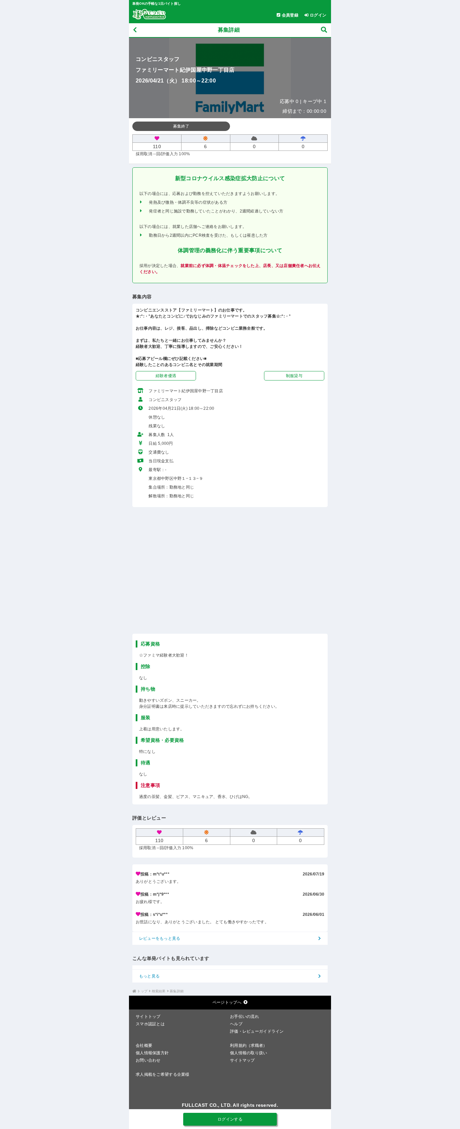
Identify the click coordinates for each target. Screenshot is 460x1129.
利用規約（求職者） (248, 1045)
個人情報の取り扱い (248, 1053)
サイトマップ (242, 1060)
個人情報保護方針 (152, 1053)
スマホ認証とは (150, 1024)
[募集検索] (324, 30)
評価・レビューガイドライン (257, 1031)
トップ (142, 991)
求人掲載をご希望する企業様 (163, 1074)
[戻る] (134, 30)
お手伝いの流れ (244, 1016)
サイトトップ (148, 1016)
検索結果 (159, 991)
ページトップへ (226, 1002)
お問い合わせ (148, 1060)
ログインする (230, 1119)
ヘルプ (236, 1024)
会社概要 (144, 1045)
